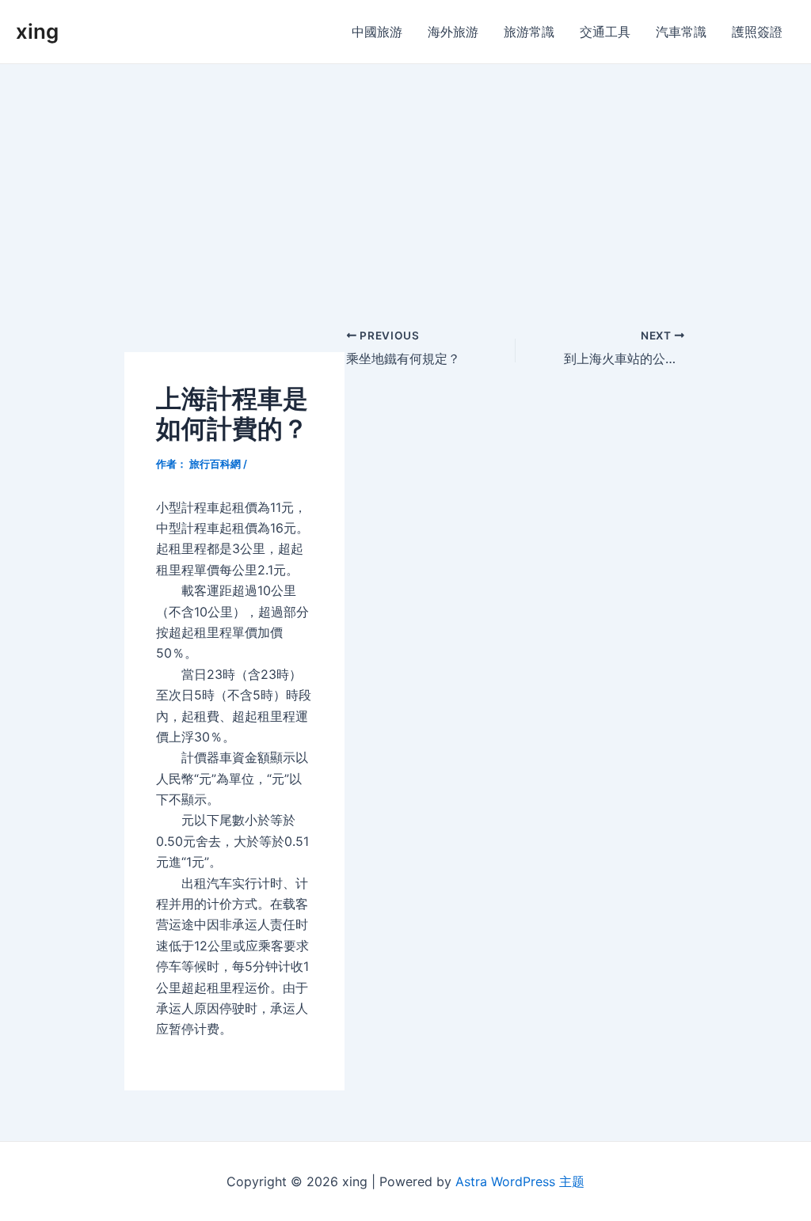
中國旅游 (377, 32)
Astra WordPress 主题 (519, 1181)
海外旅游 (453, 32)
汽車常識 (681, 32)
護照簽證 (757, 32)
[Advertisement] (405, 183)
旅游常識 (529, 32)
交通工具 (605, 32)
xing (37, 31)
